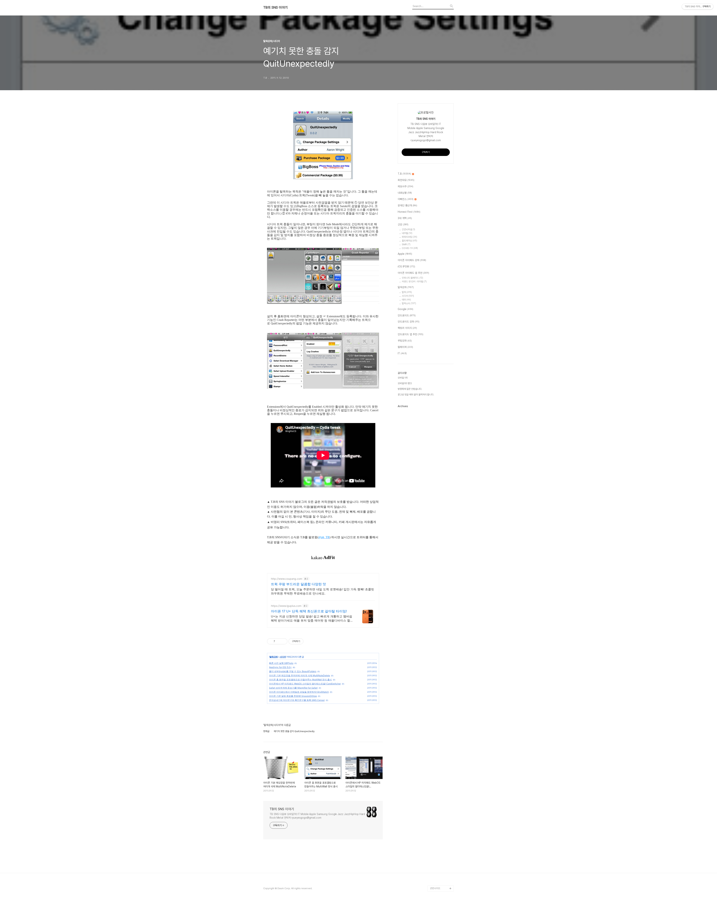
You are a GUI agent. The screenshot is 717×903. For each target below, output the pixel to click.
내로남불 (405, 192)
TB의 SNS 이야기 (275, 7)
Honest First (409, 211)
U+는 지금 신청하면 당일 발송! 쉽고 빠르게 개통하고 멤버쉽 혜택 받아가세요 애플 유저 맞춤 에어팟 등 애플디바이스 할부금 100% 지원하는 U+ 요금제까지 (311, 618)
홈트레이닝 (409, 240)
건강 (403, 224)
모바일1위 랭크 (405, 383)
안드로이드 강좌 (408, 321)
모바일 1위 (403, 377)
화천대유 (406, 180)
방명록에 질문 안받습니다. (410, 389)
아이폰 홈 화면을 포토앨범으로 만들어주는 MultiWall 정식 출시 (300, 679)
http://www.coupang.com (286, 578)
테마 (406, 299)
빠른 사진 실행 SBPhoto (281, 663)
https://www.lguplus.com (286, 605)
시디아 (283, 656)
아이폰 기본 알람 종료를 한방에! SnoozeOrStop (293, 696)
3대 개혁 (405, 218)
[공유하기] (278, 641)
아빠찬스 (405, 199)
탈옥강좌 (273, 656)
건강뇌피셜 (408, 229)
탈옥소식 (409, 303)
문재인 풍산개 (407, 205)
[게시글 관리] (283, 641)
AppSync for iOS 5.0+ (280, 667)
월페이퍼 (405, 347)
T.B (404, 173)
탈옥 (407, 292)
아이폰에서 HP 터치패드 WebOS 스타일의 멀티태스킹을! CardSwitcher (305, 683)
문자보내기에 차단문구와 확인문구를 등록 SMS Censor (297, 700)
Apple (405, 253)
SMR (406, 244)
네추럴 (407, 233)
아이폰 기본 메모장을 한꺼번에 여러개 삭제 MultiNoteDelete (299, 675)
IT (402, 353)
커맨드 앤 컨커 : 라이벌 (414, 281)
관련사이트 (435, 888)
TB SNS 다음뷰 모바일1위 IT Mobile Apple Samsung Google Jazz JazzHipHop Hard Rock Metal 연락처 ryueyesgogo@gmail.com (317, 816)
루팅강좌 (405, 340)
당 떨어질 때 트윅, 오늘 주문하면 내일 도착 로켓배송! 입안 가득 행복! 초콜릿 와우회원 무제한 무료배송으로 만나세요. (322, 591)
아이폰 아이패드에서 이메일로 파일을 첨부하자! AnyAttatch (299, 691)
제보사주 (405, 186)
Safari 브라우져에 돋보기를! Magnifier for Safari (293, 687)
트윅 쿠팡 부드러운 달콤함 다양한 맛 (298, 584)
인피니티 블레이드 (412, 277)
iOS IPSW (406, 266)
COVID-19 (410, 248)
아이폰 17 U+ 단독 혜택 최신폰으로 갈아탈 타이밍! (309, 611)
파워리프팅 (409, 237)
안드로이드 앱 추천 (410, 334)
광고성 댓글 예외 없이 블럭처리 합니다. (416, 394)
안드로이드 (407, 315)
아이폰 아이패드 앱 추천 (413, 272)
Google (405, 309)
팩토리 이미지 (407, 327)
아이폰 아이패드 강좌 (412, 260)
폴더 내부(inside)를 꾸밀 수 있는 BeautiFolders (292, 671)
